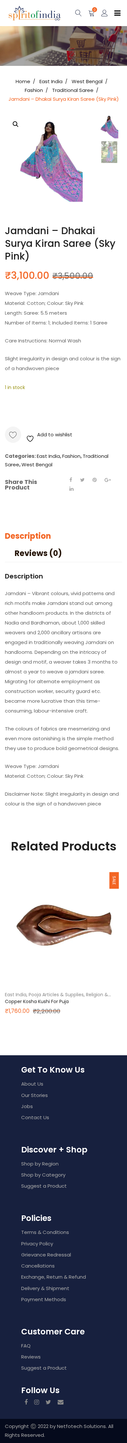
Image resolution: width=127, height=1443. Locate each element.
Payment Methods (43, 1299)
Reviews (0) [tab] (38, 553)
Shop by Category (43, 1174)
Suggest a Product (44, 1185)
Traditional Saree (72, 90)
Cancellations (38, 1265)
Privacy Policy (37, 1243)
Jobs (27, 1106)
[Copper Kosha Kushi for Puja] (63, 926)
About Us (32, 1083)
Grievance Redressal (46, 1254)
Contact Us (35, 1117)
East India (51, 81)
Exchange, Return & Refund (53, 1276)
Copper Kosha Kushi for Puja (37, 1001)
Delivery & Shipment (45, 1288)
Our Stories (34, 1095)
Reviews (31, 1356)
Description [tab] (28, 536)
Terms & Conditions (45, 1232)
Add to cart (37, 408)
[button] (15, 124)
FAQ (26, 1345)
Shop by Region (40, 1163)
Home (23, 81)
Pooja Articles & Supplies (56, 994)
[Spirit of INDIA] (27, 13)
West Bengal (87, 81)
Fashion (34, 90)
